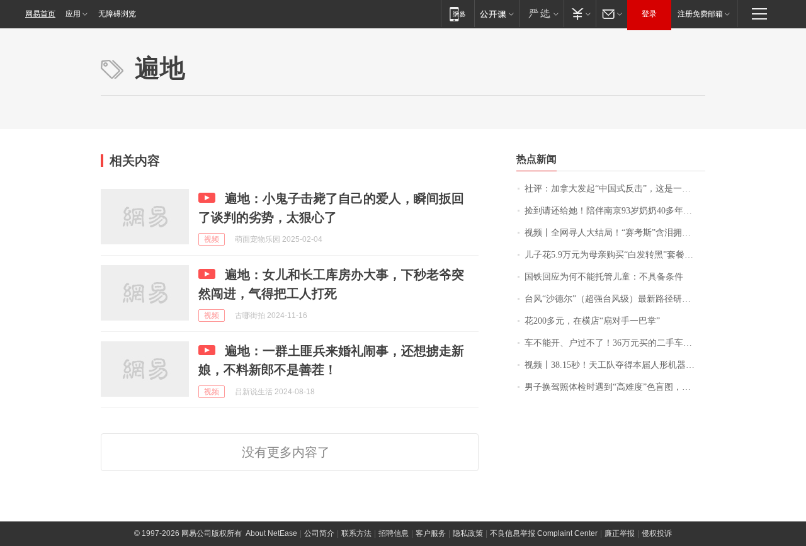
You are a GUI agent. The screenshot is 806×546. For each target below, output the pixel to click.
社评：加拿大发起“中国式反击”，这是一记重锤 (615, 188)
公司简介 (319, 533)
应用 (73, 13)
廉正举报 (619, 533)
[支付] (580, 13)
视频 (211, 239)
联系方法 (356, 533)
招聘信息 (393, 533)
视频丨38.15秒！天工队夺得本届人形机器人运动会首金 (615, 365)
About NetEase (271, 533)
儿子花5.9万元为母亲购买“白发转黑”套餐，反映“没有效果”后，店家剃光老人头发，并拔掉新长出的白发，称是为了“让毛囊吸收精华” (615, 254)
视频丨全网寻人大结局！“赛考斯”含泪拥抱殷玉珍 (615, 232)
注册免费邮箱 (700, 13)
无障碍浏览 (117, 13)
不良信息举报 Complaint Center (544, 533)
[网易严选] (541, 13)
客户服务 (431, 533)
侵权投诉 (657, 533)
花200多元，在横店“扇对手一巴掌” (592, 321)
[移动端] (457, 13)
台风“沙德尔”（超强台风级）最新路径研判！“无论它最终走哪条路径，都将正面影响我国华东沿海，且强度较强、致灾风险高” (615, 299)
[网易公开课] (496, 13)
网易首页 (40, 13)
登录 (649, 13)
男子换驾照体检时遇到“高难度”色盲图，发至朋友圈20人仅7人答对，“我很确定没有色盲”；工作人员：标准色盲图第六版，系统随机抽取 (615, 387)
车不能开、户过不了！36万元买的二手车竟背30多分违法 (615, 343)
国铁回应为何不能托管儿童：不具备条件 (604, 277)
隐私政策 (468, 533)
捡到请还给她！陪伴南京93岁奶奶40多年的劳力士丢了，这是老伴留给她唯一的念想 (615, 210)
